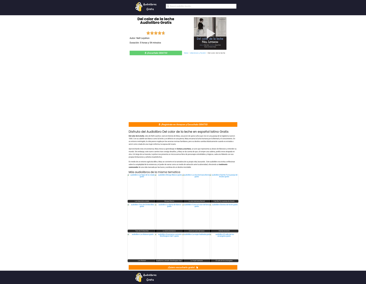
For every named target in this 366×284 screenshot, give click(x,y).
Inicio (186, 53)
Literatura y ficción (198, 53)
